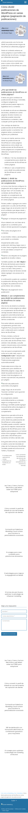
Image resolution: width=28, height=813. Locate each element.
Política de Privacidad (7, 809)
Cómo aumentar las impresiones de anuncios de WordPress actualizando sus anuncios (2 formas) (21, 460)
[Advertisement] (14, 773)
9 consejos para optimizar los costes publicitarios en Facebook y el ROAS (7, 460)
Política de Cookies (20, 809)
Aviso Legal (5, 810)
